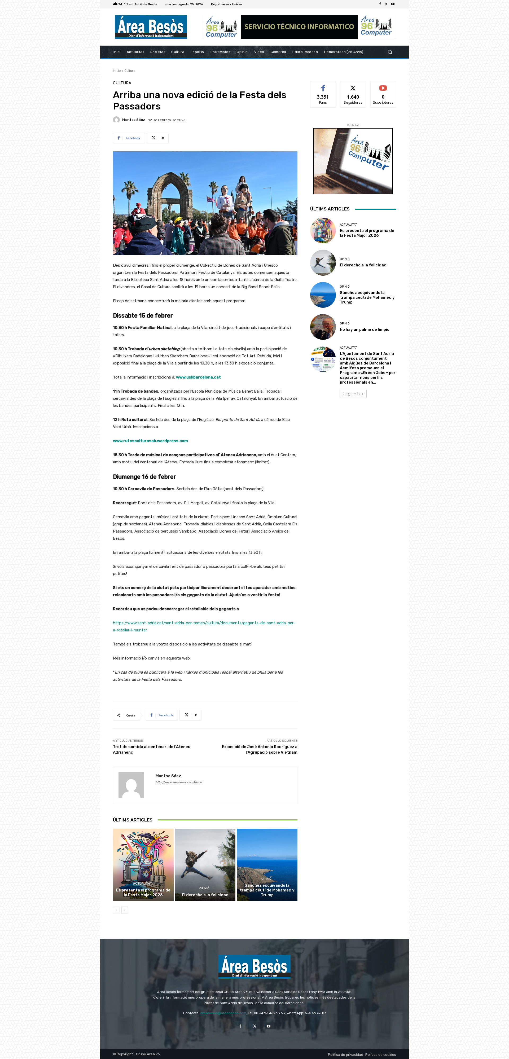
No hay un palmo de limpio (364, 329)
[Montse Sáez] (117, 119)
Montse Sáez (133, 119)
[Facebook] (380, 4)
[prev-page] (116, 910)
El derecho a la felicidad (205, 895)
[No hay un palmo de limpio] (323, 327)
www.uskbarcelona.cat (198, 377)
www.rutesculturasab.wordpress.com (150, 440)
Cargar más (351, 394)
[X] (386, 4)
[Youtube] (393, 4)
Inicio (117, 70)
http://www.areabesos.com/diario (179, 782)
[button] (390, 52)
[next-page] (124, 910)
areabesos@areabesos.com (223, 1013)
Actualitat (142, 883)
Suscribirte (383, 85)
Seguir (353, 85)
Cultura (129, 70)
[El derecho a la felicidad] (205, 865)
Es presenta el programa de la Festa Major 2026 (143, 892)
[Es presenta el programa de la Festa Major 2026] (143, 865)
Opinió (204, 888)
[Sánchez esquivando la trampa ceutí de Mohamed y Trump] (267, 865)
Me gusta (323, 85)
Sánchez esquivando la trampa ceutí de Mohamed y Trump (267, 890)
